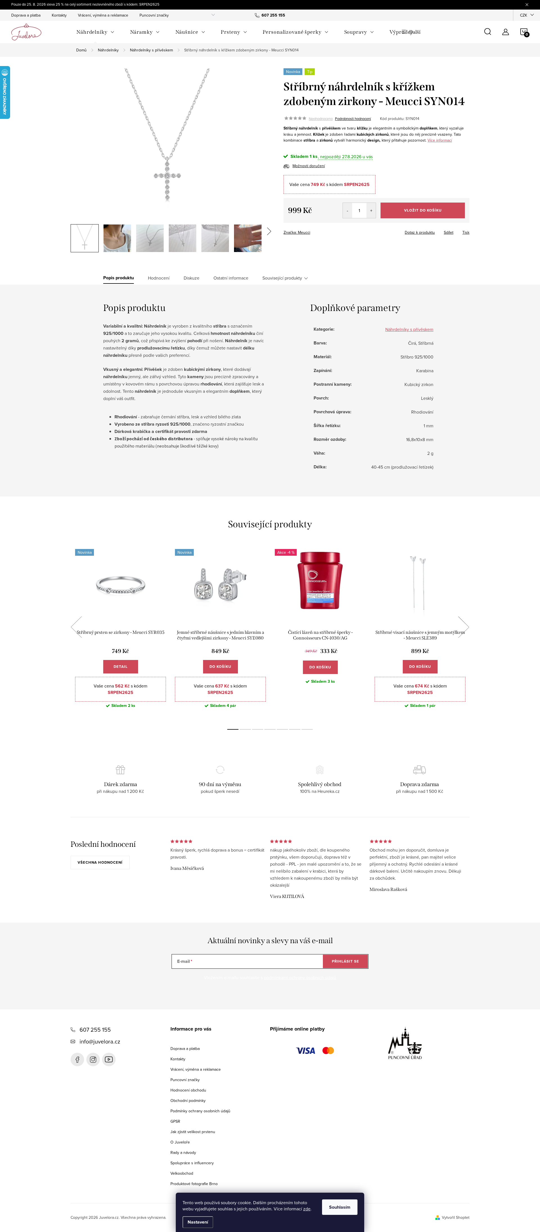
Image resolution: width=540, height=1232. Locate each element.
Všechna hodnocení (100, 862)
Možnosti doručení (308, 166)
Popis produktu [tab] (118, 278)
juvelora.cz (93, 1059)
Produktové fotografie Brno (194, 1183)
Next (463, 627)
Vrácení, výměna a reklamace (103, 15)
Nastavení (198, 1222)
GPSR (175, 1121)
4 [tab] (270, 729)
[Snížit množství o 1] (347, 210)
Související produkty (282, 278)
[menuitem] (95, 32)
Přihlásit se (345, 961)
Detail (121, 666)
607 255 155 (95, 1029)
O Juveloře (180, 1142)
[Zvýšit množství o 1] (371, 210)
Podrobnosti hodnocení (353, 118)
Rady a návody (183, 1152)
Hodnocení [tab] (159, 278)
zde (306, 1209)
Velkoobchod (181, 1173)
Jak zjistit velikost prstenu (192, 1132)
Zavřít (314, 230)
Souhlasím (339, 1207)
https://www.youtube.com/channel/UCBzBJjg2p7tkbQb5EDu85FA (109, 1059)
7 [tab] (307, 729)
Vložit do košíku (423, 210)
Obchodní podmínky (188, 1100)
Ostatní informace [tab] (230, 278)
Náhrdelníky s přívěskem (409, 329)
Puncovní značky (154, 15)
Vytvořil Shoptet (455, 1217)
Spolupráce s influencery (192, 1163)
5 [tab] (282, 729)
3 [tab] (257, 729)
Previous (76, 627)
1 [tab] (232, 729)
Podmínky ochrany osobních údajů (200, 1111)
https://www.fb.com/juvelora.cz (77, 1059)
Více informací (440, 140)
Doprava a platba (25, 15)
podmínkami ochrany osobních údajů (300, 977)
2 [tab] (245, 729)
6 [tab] (294, 729)
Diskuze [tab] (191, 278)
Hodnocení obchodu (188, 1090)
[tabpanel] (120, 633)
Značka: (297, 232)
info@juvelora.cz (100, 1041)
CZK (523, 15)
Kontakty (59, 15)
